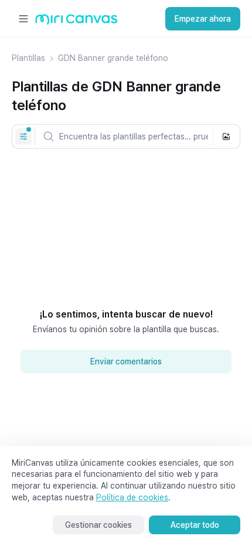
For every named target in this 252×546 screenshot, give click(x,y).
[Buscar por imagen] (226, 136)
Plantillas (28, 58)
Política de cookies (132, 497)
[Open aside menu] (23, 18)
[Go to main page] (76, 22)
